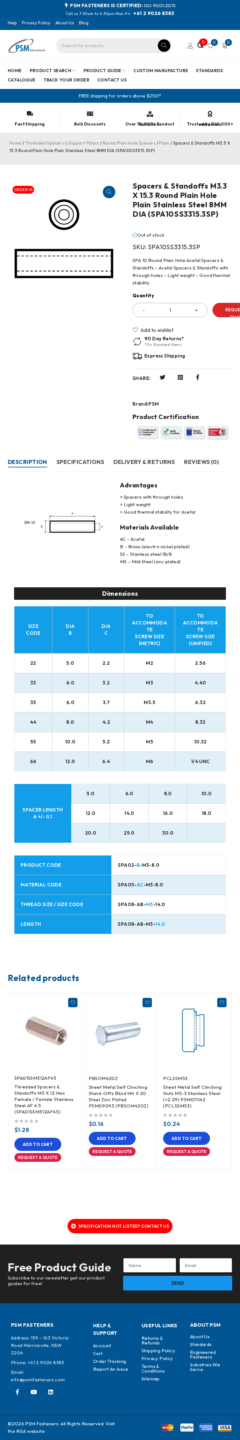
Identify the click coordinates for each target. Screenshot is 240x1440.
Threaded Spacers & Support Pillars (62, 143)
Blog (84, 23)
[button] (109, 192)
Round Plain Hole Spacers (129, 143)
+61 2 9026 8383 (153, 13)
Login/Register (190, 45)
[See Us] (50, 1392)
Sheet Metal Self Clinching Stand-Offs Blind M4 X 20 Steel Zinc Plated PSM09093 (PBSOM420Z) (119, 1096)
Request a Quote (38, 1157)
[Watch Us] (34, 1392)
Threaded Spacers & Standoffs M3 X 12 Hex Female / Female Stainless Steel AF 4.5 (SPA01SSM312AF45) (44, 1099)
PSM (153, 404)
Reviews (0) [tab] (201, 462)
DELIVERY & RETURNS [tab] (144, 462)
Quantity (143, 295)
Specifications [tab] (80, 462)
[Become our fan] (17, 1392)
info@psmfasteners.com (38, 1380)
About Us (64, 23)
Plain (164, 143)
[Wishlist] (153, 330)
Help (12, 23)
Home (15, 143)
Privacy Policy (36, 23)
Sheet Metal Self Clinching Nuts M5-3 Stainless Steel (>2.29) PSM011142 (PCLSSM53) (192, 1096)
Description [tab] (27, 462)
